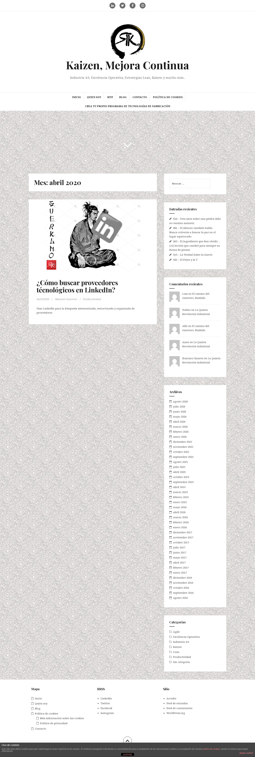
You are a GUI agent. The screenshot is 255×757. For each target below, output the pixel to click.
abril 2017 (179, 562)
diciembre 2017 (182, 532)
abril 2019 (179, 487)
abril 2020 (179, 472)
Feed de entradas (177, 703)
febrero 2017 (181, 567)
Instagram (107, 713)
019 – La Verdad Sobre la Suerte (192, 254)
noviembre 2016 (183, 582)
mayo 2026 (179, 416)
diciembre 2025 (182, 441)
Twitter (105, 703)
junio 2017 (179, 552)
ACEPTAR (127, 755)
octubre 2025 (181, 451)
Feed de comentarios (179, 708)
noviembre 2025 (183, 446)
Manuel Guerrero (66, 299)
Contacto (140, 97)
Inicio (76, 97)
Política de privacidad (53, 723)
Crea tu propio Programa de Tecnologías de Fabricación (127, 106)
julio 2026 (179, 406)
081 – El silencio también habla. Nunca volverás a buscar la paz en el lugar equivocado (192, 232)
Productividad (92, 299)
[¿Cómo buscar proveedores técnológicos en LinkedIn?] (92, 237)
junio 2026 (179, 411)
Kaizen (177, 647)
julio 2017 (179, 547)
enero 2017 (180, 572)
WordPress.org (176, 713)
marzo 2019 (180, 492)
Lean (176, 652)
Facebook (106, 708)
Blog (122, 97)
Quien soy (94, 97)
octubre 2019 (181, 477)
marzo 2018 (180, 517)
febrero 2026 (181, 431)
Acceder (171, 698)
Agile (176, 631)
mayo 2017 (179, 557)
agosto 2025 (180, 462)
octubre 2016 (181, 587)
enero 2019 (180, 502)
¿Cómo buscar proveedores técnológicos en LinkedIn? (77, 286)
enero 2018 (180, 527)
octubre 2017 (181, 542)
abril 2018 (179, 512)
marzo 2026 (180, 426)
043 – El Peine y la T (185, 259)
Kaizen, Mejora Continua (127, 65)
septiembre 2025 (183, 457)
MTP (110, 97)
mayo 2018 (179, 507)
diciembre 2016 (182, 577)
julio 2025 (179, 467)
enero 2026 (180, 436)
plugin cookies (246, 753)
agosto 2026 (180, 401)
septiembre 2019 (183, 482)
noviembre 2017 (183, 537)
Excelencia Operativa (186, 636)
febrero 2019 (181, 497)
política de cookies (211, 749)
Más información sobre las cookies (62, 718)
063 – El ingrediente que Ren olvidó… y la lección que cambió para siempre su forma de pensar (194, 245)
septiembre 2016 (183, 592)
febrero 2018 (181, 522)
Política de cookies (168, 97)
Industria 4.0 (181, 642)
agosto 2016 (180, 597)
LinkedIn (106, 698)
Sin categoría (181, 662)
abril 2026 (179, 421)
